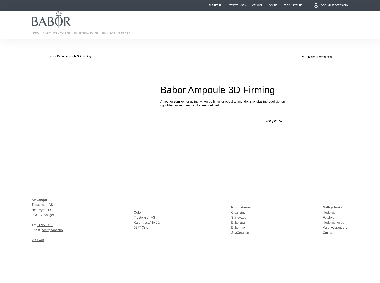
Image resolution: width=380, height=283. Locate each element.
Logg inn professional (334, 5)
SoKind (273, 5)
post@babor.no (52, 230)
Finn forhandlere (116, 33)
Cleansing (238, 212)
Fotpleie (328, 217)
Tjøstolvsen (237, 5)
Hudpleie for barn (335, 222)
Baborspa (238, 222)
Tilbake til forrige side (318, 56)
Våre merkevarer (56, 33)
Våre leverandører (335, 227)
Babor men (239, 227)
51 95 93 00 (45, 225)
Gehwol (257, 5)
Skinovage (238, 217)
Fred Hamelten (294, 5)
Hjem (35, 33)
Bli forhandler (86, 33)
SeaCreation (240, 232)
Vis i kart (38, 240)
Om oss (328, 232)
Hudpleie (329, 212)
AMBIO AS (223, 277)
